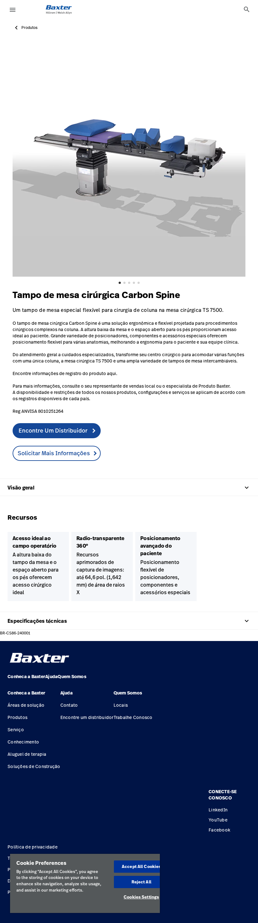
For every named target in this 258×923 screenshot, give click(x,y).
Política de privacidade (33, 847)
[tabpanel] (129, 160)
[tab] (246, 9)
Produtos (29, 27)
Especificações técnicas (129, 621)
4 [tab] (134, 283)
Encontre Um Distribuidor (54, 430)
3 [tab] (129, 283)
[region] (85, 883)
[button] (34, 695)
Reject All (141, 882)
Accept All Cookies (141, 866)
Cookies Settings (141, 897)
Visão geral (129, 487)
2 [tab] (124, 283)
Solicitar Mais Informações (54, 453)
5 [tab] (138, 283)
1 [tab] (120, 283)
